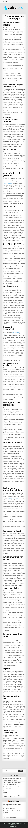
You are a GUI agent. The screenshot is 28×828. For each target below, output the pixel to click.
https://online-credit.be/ (14, 801)
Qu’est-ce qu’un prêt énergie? (9, 817)
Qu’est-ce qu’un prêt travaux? (9, 808)
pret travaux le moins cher (15, 498)
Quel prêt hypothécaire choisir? (9, 815)
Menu (6, 1)
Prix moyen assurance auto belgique (14, 17)
